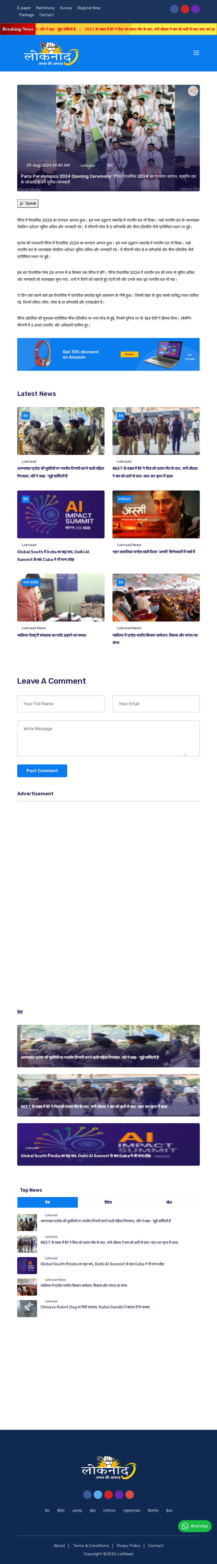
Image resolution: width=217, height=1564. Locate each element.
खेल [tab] (169, 1202)
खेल (93, 1510)
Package (26, 15)
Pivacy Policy (129, 1545)
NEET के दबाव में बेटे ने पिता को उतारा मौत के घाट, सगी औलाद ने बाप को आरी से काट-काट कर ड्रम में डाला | (129, 29)
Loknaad (88, 165)
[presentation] (194, 1012)
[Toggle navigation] (197, 53)
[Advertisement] (108, 844)
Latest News (36, 394)
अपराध (77, 1510)
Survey (66, 8)
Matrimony (45, 8)
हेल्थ (169, 1510)
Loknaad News (129, 545)
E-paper (24, 8)
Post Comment (42, 770)
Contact (46, 15)
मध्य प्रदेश (30, 582)
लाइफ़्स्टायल (131, 1510)
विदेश (61, 1510)
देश (25, 415)
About (59, 1545)
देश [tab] (47, 1202)
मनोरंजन (125, 499)
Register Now (89, 8)
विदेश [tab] (108, 1202)
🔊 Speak (27, 203)
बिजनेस (153, 1510)
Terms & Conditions (91, 1545)
